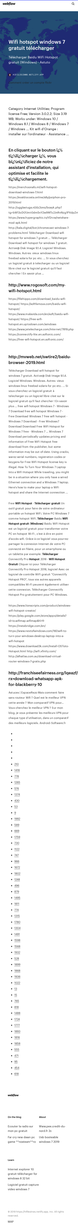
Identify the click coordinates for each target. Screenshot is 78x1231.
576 (16, 788)
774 (16, 910)
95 (16, 1061)
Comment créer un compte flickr (30, 82)
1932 (17, 952)
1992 (17, 818)
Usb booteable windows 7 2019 (49, 1139)
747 (16, 855)
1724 (17, 1019)
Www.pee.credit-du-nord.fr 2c (52, 1128)
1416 (17, 770)
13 (15, 988)
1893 (17, 1031)
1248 (17, 879)
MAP (11, 1221)
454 (16, 1067)
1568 (17, 946)
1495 (17, 897)
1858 (17, 1043)
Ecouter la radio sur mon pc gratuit (20, 1128)
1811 (16, 903)
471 (16, 1055)
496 (16, 885)
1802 (17, 873)
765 (16, 1001)
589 (16, 825)
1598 (17, 940)
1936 (17, 976)
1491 (17, 934)
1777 (17, 1025)
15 (15, 995)
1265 (17, 782)
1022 (17, 982)
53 (16, 806)
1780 (17, 922)
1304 (17, 928)
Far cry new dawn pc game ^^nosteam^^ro (22, 1139)
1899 (17, 964)
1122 (16, 849)
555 (16, 1049)
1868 (17, 970)
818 (16, 1007)
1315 (17, 916)
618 (16, 1073)
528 (16, 958)
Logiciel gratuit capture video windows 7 (23, 1187)
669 (16, 831)
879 (16, 891)
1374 (17, 794)
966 (16, 861)
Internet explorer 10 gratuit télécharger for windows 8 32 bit (22, 1173)
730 (16, 843)
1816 (17, 1037)
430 (16, 800)
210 (16, 764)
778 (16, 776)
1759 (17, 837)
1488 (17, 1013)
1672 (17, 867)
